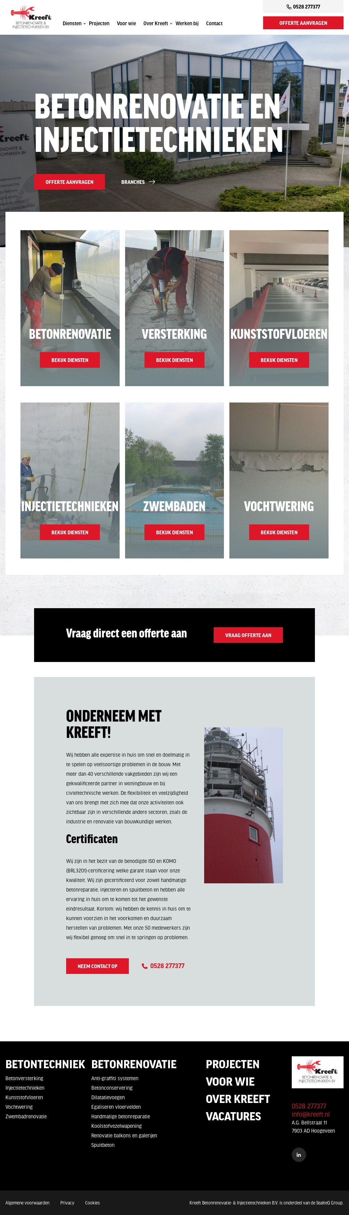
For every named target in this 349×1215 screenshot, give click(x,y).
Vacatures (233, 1116)
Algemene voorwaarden (27, 1202)
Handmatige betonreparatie (120, 1116)
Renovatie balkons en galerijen (124, 1135)
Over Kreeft (155, 24)
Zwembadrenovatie (26, 1116)
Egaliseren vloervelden (116, 1106)
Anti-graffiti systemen (114, 1078)
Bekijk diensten (69, 360)
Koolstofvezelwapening (116, 1126)
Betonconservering (112, 1087)
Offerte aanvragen (303, 23)
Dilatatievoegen (108, 1097)
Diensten (72, 24)
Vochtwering (19, 1106)
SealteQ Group (329, 1202)
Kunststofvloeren (24, 1097)
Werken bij (187, 24)
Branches (133, 182)
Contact (214, 24)
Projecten (99, 24)
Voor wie (126, 24)
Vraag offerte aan (248, 635)
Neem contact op (97, 966)
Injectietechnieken (24, 1087)
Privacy (67, 1202)
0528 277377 (306, 6)
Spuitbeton (103, 1145)
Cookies (92, 1202)
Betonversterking (24, 1078)
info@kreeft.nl (311, 1114)
